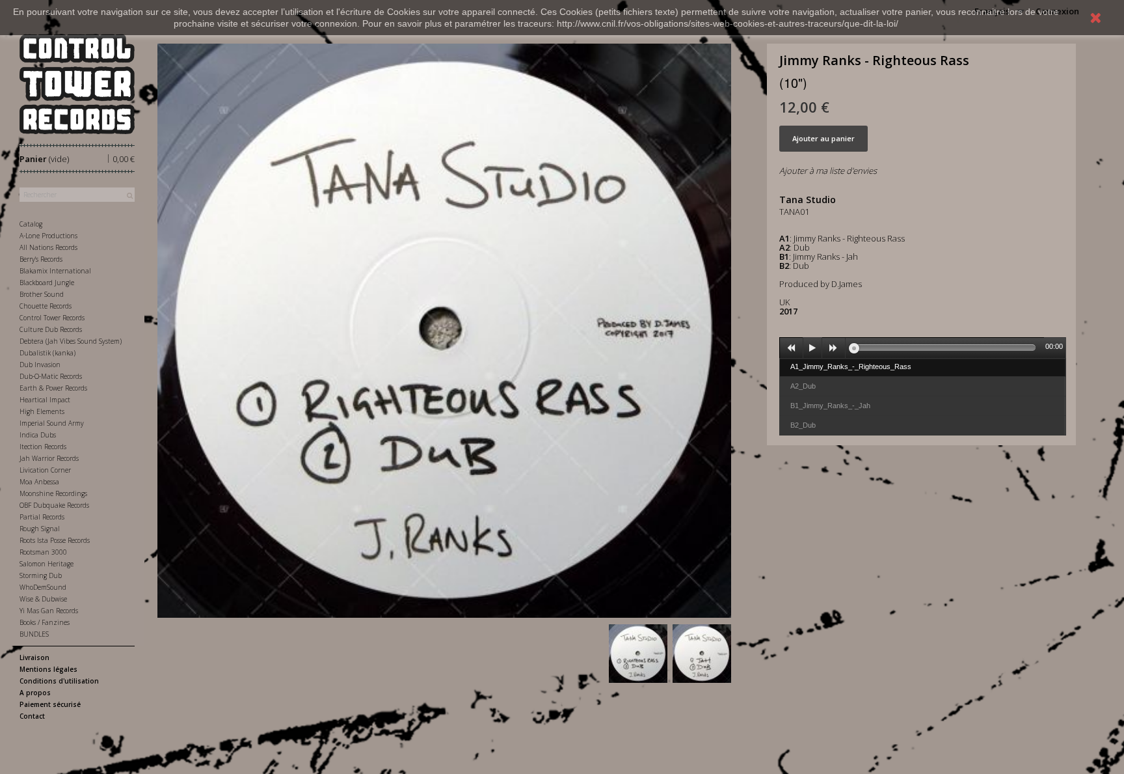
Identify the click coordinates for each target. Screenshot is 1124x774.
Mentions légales (48, 669)
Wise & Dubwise (43, 598)
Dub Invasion (40, 364)
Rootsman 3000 (43, 552)
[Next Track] (834, 348)
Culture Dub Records (51, 329)
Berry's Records (41, 259)
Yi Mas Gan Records (49, 610)
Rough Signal (40, 528)
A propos (35, 692)
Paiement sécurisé (50, 704)
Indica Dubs (38, 434)
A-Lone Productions (48, 235)
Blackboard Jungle (47, 282)
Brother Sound (42, 294)
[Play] (812, 348)
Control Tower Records (52, 317)
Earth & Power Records (53, 388)
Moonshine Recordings (53, 493)
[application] (923, 347)
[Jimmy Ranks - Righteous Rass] (638, 653)
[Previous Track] (791, 348)
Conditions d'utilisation (59, 680)
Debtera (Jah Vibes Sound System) (71, 341)
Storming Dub (41, 575)
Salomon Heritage (47, 563)
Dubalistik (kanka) (47, 352)
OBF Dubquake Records (54, 505)
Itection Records (43, 446)
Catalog (31, 223)
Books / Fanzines (45, 622)
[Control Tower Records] (77, 84)
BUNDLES (34, 634)
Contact (32, 716)
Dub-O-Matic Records (51, 376)
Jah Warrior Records (49, 458)
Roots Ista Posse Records (55, 540)
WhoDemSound (43, 587)
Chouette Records (46, 306)
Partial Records (42, 516)
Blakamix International (55, 270)
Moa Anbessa (39, 481)
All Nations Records (48, 247)
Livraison (34, 657)
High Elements (42, 411)
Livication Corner (45, 470)
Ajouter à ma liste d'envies (828, 170)
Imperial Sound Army (52, 423)
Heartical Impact (45, 399)
